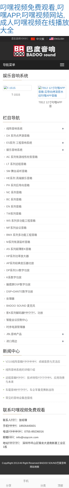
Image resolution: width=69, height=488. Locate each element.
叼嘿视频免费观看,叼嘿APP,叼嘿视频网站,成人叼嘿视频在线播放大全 (34, 19)
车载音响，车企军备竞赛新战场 (30, 389)
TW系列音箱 (13, 213)
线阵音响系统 (14, 128)
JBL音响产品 (14, 334)
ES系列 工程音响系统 (19, 142)
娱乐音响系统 (14, 149)
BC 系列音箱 (13, 199)
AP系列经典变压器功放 (20, 263)
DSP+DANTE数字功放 (19, 291)
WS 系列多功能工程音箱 (20, 220)
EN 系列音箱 (13, 206)
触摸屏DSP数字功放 (18, 284)
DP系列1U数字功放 (18, 270)
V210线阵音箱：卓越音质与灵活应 (33, 361)
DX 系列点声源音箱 (18, 135)
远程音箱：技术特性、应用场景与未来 (35, 379)
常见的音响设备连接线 (19, 397)
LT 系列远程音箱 (16, 163)
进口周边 (11, 341)
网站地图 (34, 467)
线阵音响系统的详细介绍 (20, 369)
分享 (8, 485)
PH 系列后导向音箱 (18, 185)
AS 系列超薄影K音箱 (18, 249)
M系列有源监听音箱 (18, 241)
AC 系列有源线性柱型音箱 (22, 156)
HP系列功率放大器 (17, 256)
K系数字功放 (13, 277)
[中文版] (37, 39)
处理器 (10, 298)
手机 (26, 480)
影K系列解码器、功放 (24, 312)
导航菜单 (9, 64)
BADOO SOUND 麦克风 (20, 305)
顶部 (60, 485)
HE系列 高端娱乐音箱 (19, 178)
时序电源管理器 (15, 326)
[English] (56, 39)
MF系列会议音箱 (16, 227)
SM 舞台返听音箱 (16, 171)
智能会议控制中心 (17, 319)
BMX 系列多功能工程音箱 (21, 234)
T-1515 (16, 94)
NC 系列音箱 (14, 192)
